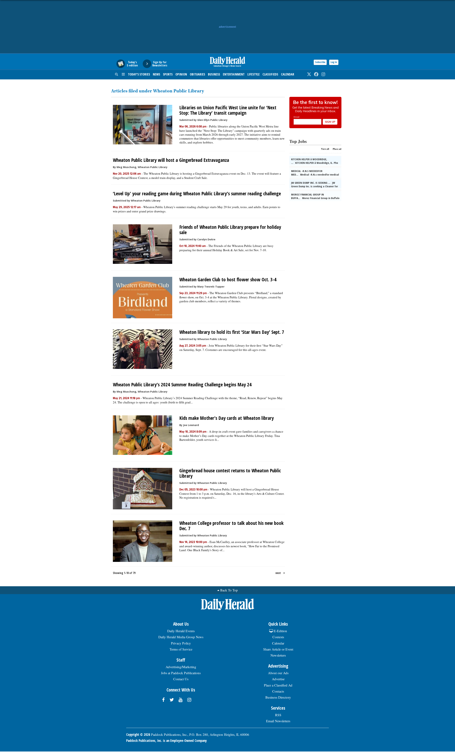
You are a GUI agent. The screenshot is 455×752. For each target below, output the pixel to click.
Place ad (337, 148)
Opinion (181, 74)
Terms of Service (181, 649)
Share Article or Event (278, 649)
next (278, 573)
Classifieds (270, 74)
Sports (168, 74)
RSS (278, 715)
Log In (334, 62)
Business (214, 74)
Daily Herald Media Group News (180, 637)
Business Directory (278, 697)
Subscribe (320, 62)
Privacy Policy (181, 643)
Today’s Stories (139, 74)
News (156, 74)
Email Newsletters (278, 721)
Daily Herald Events (181, 631)
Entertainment (234, 74)
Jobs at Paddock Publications (181, 673)
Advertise (278, 679)
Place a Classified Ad (278, 685)
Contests (278, 637)
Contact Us (180, 679)
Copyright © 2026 (138, 734)
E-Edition (280, 631)
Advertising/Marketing (181, 667)
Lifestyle (253, 74)
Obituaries (197, 74)
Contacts (278, 691)
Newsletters (278, 655)
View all (325, 148)
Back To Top (229, 590)
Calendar (287, 74)
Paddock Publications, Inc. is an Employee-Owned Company (166, 740)
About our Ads (278, 673)
